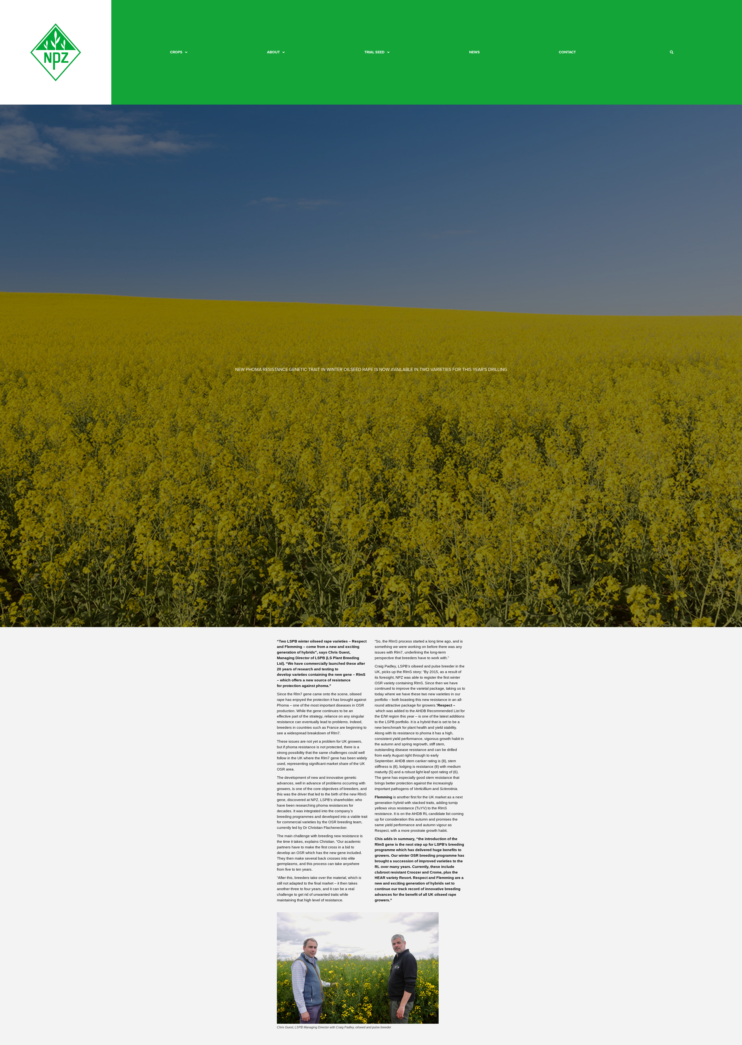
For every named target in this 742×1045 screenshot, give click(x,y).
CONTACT (567, 52)
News (474, 52)
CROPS (176, 52)
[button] (672, 52)
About (273, 52)
